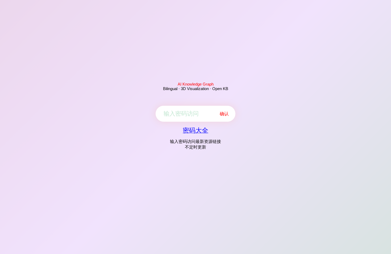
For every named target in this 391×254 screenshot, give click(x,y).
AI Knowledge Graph (196, 84)
